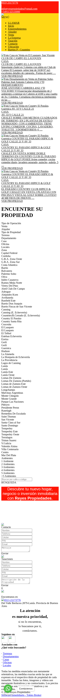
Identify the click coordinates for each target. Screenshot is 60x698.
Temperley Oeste (10, 434)
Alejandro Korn (9, 294)
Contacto (13, 43)
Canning (5, 309)
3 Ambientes (7, 467)
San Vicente (7, 419)
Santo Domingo (9, 425)
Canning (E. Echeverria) (14, 312)
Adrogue (6, 291)
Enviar (4, 553)
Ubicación (13, 46)
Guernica (6, 348)
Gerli (4, 342)
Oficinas (7, 662)
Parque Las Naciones (12, 401)
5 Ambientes (7, 473)
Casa (3, 241)
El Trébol (6, 333)
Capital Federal (9, 253)
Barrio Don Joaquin (11, 303)
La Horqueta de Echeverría (15, 357)
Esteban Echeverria (11, 336)
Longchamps (8, 389)
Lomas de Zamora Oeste (14, 386)
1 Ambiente (7, 461)
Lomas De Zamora (11, 378)
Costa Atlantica (9, 265)
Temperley (6, 428)
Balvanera (6, 270)
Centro (4, 452)
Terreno (5, 235)
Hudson (5, 351)
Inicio (11, 25)
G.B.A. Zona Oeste (11, 259)
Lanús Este (7, 372)
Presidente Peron (10, 407)
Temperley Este (9, 431)
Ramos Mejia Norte (11, 282)
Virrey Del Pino (9, 285)
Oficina (5, 244)
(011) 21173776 (12, 600)
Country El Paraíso (11, 318)
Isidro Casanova (9, 279)
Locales (5, 247)
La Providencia (9, 360)
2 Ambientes (7, 464)
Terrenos (7, 653)
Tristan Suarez (8, 440)
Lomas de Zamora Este (13, 383)
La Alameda (7, 354)
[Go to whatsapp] (8, 688)
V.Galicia (6, 443)
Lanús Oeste (7, 375)
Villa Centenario (9, 449)
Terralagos (6, 437)
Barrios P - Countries (19, 49)
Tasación (12, 40)
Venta (11, 34)
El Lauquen (7, 327)
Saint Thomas (8, 416)
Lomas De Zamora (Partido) (16, 380)
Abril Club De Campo (13, 288)
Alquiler (12, 31)
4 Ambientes (7, 470)
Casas (6, 659)
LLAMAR (14, 22)
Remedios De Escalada (13, 413)
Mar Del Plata (8, 455)
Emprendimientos (17, 28)
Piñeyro (5, 404)
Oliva (4, 276)
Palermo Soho (8, 273)
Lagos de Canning (11, 363)
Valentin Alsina (9, 446)
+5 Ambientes (8, 476)
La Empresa (14, 37)
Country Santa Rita (11, 321)
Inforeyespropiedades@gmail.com (19, 8)
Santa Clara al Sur (10, 422)
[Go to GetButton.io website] (8, 695)
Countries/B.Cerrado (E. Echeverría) (20, 315)
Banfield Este (8, 300)
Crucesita (6, 324)
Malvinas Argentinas (12, 392)
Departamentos (11, 656)
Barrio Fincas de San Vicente (16, 306)
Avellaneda (7, 297)
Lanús (4, 366)
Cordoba (5, 256)
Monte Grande (9, 398)
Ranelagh (6, 410)
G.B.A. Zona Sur (10, 262)
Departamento (8, 238)
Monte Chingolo (10, 395)
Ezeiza (4, 339)
